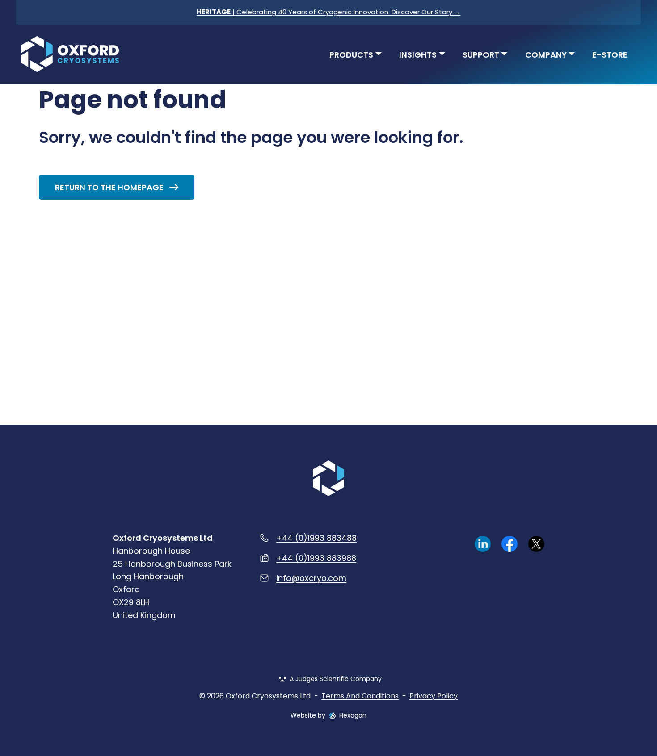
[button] (356, 53)
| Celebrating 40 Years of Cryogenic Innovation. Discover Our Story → (329, 12)
